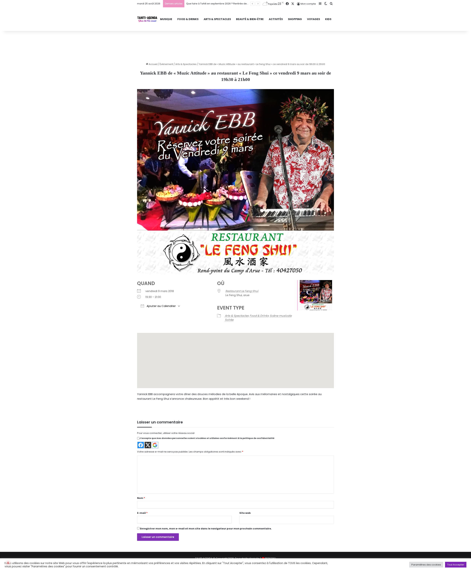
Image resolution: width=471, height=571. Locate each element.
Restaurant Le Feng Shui (241, 291)
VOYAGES (313, 19)
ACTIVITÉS (276, 19)
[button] (228, 375)
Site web (245, 513)
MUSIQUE (166, 19)
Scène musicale (281, 316)
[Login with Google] (155, 445)
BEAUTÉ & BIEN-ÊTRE (250, 19)
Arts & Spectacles (185, 64)
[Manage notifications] (8, 563)
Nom (141, 498)
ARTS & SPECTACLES (217, 19)
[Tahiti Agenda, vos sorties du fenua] (147, 19)
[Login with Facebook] (140, 445)
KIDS (328, 19)
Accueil (152, 64)
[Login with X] (148, 445)
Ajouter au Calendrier (161, 306)
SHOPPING (295, 19)
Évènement (166, 64)
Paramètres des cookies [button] (426, 564)
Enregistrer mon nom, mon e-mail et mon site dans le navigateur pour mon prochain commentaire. (206, 528)
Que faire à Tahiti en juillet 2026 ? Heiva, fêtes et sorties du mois (223, 3)
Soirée (229, 320)
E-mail (142, 513)
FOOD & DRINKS (188, 19)
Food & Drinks (259, 316)
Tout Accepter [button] (455, 564)
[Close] (244, 354)
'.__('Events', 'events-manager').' (226, 366)
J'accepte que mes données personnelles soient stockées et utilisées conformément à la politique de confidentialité (206, 438)
